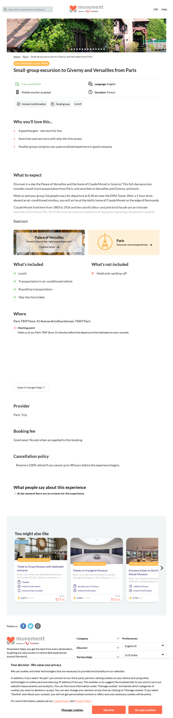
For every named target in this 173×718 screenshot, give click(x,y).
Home (17, 56)
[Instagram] (37, 626)
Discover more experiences (132, 244)
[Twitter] (30, 626)
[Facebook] (22, 626)
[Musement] (86, 9)
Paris (25, 56)
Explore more (47, 246)
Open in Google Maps (30, 387)
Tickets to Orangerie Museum (90, 570)
